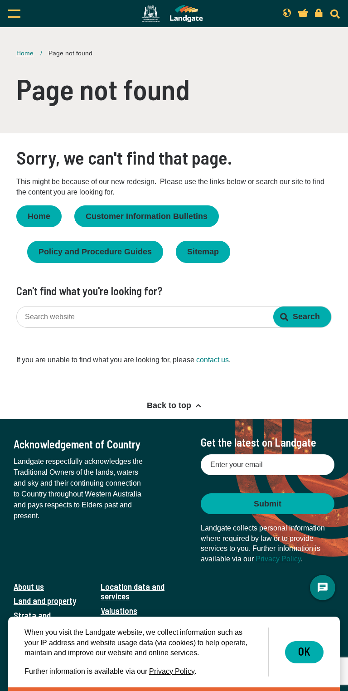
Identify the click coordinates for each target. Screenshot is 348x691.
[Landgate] (172, 14)
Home (25, 53)
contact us (212, 360)
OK (304, 651)
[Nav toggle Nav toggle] (55, 13)
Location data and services (132, 591)
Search (306, 316)
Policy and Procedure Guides (95, 251)
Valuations (119, 610)
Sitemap (203, 251)
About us (29, 586)
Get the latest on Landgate (258, 442)
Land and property (45, 600)
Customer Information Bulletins (147, 216)
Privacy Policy (278, 559)
